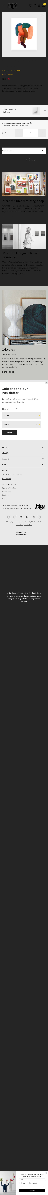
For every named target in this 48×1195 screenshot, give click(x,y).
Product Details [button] (8, 151)
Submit (9, 432)
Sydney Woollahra (9, 488)
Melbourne (6, 492)
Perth (4, 499)
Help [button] (4, 465)
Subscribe (32, 1190)
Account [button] (5, 459)
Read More (8, 216)
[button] (24, 111)
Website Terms (28, 525)
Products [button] (5, 447)
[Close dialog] (46, 1173)
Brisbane (5, 495)
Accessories (6, 61)
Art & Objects (17, 61)
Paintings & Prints (30, 61)
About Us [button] (5, 453)
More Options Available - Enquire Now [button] (15, 143)
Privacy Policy (19, 525)
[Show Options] (43, 1186)
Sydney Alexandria (9, 484)
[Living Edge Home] (12, 6)
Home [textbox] (5, 409)
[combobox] (10, 408)
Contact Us (6, 478)
